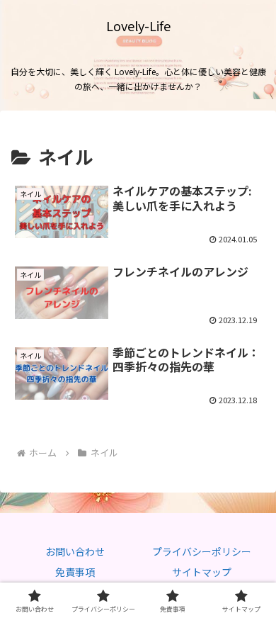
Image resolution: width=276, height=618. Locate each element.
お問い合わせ (75, 551)
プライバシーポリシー (201, 551)
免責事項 (75, 572)
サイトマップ (201, 572)
